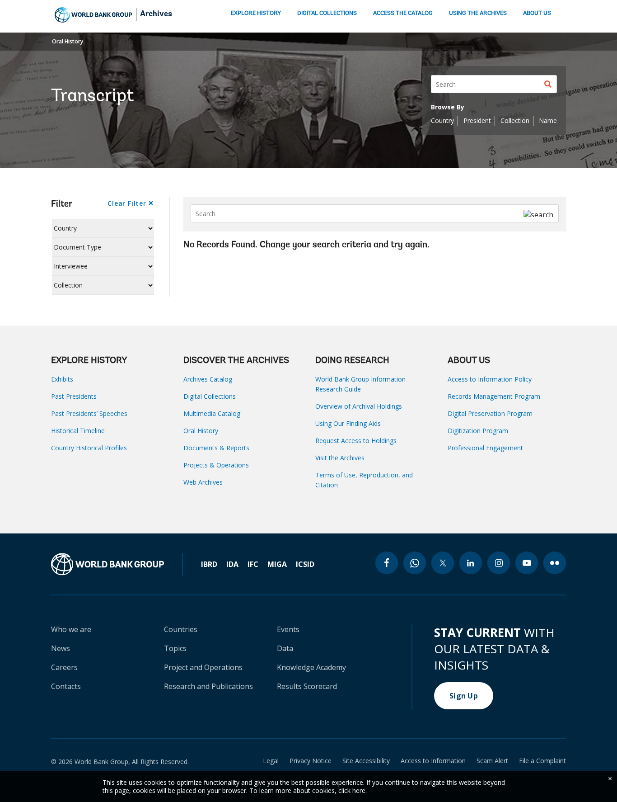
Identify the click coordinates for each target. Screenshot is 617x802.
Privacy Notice (311, 760)
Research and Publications (208, 686)
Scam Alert (492, 760)
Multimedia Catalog (211, 413)
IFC (253, 564)
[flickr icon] (554, 563)
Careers (64, 667)
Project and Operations (203, 667)
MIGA (277, 564)
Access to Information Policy (490, 379)
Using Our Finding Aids (348, 423)
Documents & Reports (216, 447)
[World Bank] (117, 564)
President (477, 120)
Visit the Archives (340, 457)
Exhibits (62, 379)
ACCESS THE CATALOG (403, 13)
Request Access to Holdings (356, 440)
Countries (180, 629)
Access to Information (433, 760)
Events (288, 629)
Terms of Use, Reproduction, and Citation (364, 480)
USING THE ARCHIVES (478, 13)
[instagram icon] (498, 563)
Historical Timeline (78, 430)
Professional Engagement (485, 447)
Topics (175, 648)
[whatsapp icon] (414, 563)
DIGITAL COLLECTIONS (327, 13)
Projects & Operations (216, 465)
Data (285, 648)
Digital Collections (209, 396)
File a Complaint (542, 760)
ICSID (305, 564)
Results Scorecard (307, 686)
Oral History (67, 41)
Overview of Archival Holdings (358, 406)
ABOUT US (537, 13)
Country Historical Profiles (89, 447)
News (60, 648)
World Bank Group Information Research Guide (360, 384)
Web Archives (203, 482)
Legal (271, 760)
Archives (156, 14)
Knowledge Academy (311, 667)
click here (351, 790)
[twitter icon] (442, 563)
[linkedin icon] (470, 563)
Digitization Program (478, 430)
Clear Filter (127, 203)
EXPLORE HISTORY (256, 13)
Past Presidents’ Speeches (89, 413)
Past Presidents (74, 396)
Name (548, 120)
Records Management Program (494, 396)
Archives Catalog (207, 379)
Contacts (66, 686)
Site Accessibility (366, 760)
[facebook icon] (386, 563)
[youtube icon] (526, 563)
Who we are (71, 629)
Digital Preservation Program (490, 413)
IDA (232, 564)
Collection (514, 120)
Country (442, 120)
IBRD (209, 564)
